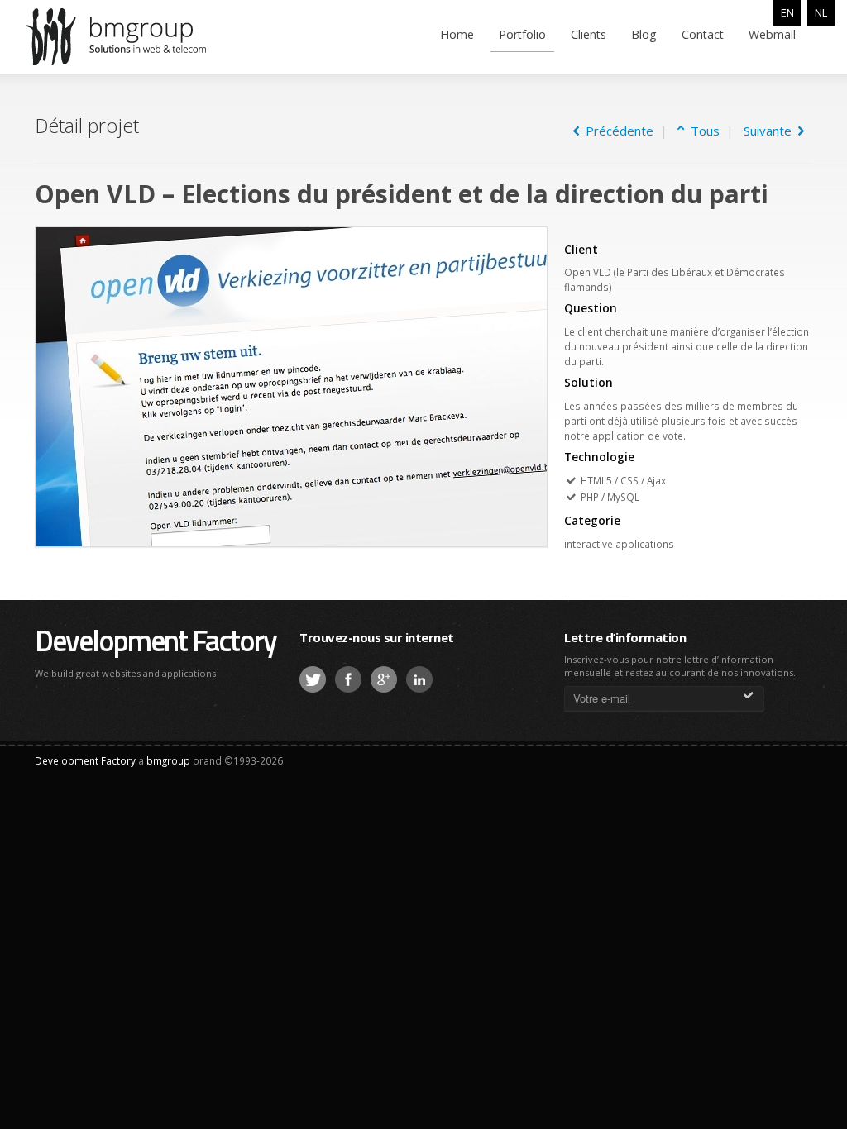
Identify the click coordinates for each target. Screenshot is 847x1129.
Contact (703, 34)
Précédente (616, 130)
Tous (702, 130)
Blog (644, 34)
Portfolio (522, 34)
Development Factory (155, 640)
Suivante (771, 130)
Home (457, 34)
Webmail (772, 34)
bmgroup (141, 36)
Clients (588, 34)
